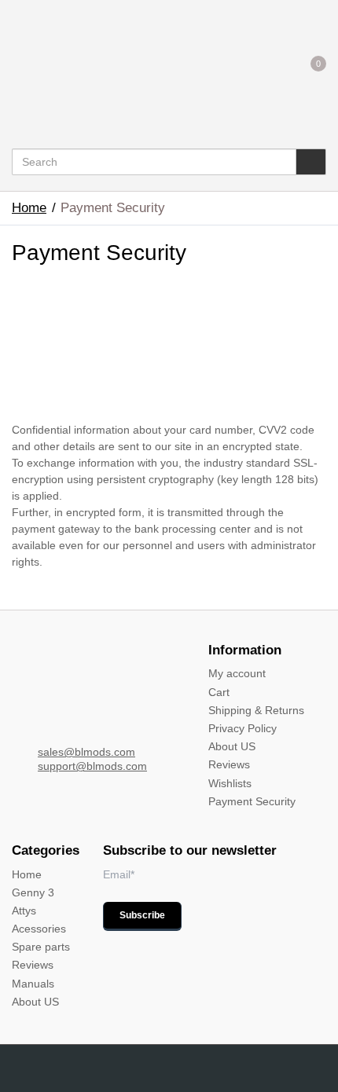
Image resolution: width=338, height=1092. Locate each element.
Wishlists (230, 783)
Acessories (39, 928)
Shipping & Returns (256, 710)
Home (29, 207)
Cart (219, 692)
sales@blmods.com (86, 752)
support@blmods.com (92, 766)
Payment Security (252, 801)
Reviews (229, 764)
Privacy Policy (242, 728)
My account (237, 673)
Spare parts (41, 946)
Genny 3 (33, 892)
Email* (118, 874)
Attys (24, 910)
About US (231, 746)
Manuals (33, 983)
